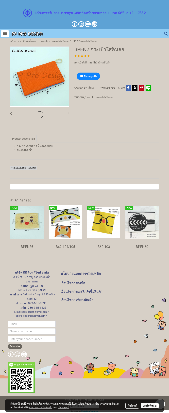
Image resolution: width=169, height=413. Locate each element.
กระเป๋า (90, 97)
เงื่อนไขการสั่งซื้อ (73, 283)
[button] (165, 34)
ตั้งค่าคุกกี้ (132, 405)
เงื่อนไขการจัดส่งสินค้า (77, 300)
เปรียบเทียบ (109, 87)
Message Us (90, 76)
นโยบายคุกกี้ (63, 407)
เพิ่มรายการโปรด (85, 87)
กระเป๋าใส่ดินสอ (104, 97)
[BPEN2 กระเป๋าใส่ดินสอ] (39, 77)
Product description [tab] (23, 138)
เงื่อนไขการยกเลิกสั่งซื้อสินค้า (81, 291)
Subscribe (15, 346)
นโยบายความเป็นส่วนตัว (40, 407)
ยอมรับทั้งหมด (150, 405)
